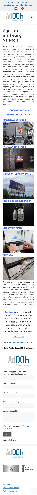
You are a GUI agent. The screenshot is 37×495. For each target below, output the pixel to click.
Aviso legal (7, 485)
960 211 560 (18, 337)
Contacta (10, 312)
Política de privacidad (11, 488)
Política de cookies (10, 491)
